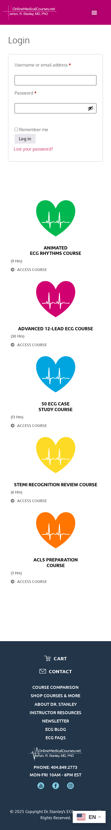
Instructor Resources (55, 712)
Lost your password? (33, 149)
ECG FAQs (56, 737)
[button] (94, 12)
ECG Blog (55, 729)
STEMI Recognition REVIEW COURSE (55, 484)
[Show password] (90, 108)
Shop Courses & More (55, 695)
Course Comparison (55, 687)
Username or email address (51, 64)
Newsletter (55, 721)
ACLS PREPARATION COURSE (55, 562)
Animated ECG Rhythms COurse (55, 250)
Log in (25, 138)
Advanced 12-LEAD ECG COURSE (55, 328)
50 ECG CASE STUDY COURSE (55, 406)
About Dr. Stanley (55, 704)
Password (34, 92)
